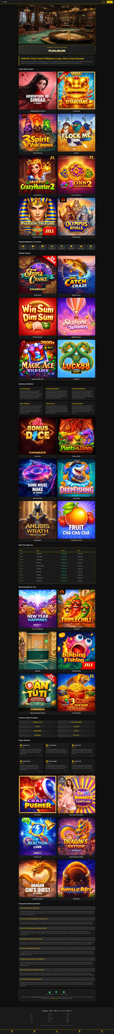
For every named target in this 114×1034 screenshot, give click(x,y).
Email (52, 1010)
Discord (70, 1010)
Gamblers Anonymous (55, 998)
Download (68, 1014)
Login (103, 2)
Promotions (50, 1018)
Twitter (64, 1010)
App (49, 1016)
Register (110, 2)
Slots (32, 1018)
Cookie (32, 1022)
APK (31, 1016)
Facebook (58, 1010)
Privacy (67, 1022)
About (49, 1020)
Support (68, 1020)
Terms (49, 1022)
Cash (32, 1020)
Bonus (67, 1018)
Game (67, 1016)
